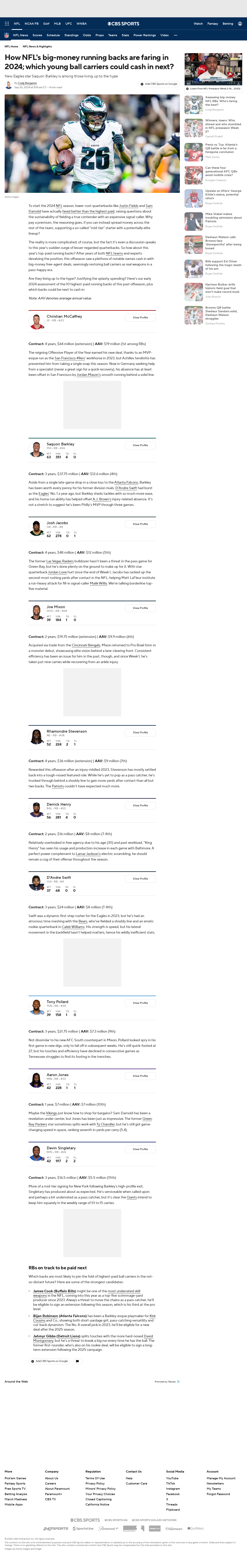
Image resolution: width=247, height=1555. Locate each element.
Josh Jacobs (57, 523)
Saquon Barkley (60, 444)
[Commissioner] (133, 1527)
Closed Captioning (98, 1496)
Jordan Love (57, 572)
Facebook (173, 1494)
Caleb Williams (73, 927)
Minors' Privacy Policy (100, 1489)
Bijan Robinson (45, 1316)
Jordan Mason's (89, 375)
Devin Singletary (61, 1148)
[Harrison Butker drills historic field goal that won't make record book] (193, 292)
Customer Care (136, 1483)
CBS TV (50, 1499)
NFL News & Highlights (37, 46)
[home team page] (42, 327)
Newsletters (215, 1483)
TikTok (170, 1483)
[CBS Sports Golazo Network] (154, 1520)
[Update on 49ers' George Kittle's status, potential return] (193, 198)
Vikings (51, 1113)
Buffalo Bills (65, 1291)
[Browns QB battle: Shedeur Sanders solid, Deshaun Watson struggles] (193, 315)
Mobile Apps (14, 1504)
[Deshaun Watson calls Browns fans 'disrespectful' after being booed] (193, 244)
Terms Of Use (95, 1478)
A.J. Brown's (102, 499)
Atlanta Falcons (126, 482)
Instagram (173, 1489)
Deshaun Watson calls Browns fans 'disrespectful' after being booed (223, 242)
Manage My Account (221, 1478)
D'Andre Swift (126, 488)
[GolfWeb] (196, 1529)
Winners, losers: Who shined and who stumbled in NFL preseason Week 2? (223, 126)
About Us (51, 1478)
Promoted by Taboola (165, 1381)
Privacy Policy (95, 1483)
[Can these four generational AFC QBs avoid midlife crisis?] (193, 175)
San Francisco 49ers (70, 358)
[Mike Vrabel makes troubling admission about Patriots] (193, 221)
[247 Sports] (55, 1528)
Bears (83, 921)
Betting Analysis (16, 1494)
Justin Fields (128, 206)
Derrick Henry (59, 804)
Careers (50, 1483)
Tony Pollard (57, 1002)
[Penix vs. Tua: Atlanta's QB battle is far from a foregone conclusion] (193, 152)
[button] (176, 35)
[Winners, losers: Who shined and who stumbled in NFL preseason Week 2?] (193, 128)
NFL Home (11, 46)
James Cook (43, 1291)
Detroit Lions (68, 1336)
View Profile (140, 317)
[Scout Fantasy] (174, 1528)
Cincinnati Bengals (86, 645)
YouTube (172, 1478)
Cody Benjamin (27, 83)
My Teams (214, 1489)
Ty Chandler (105, 1124)
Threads (171, 1504)
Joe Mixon (56, 607)
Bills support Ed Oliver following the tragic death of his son (223, 265)
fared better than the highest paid (88, 211)
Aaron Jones (58, 1075)
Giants (132, 1197)
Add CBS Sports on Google (161, 84)
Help (129, 1478)
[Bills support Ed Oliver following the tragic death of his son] (193, 269)
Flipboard (173, 1510)
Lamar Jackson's (88, 854)
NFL (59, 206)
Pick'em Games (15, 1478)
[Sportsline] (83, 1528)
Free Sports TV (15, 1489)
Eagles (44, 493)
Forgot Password (218, 1494)
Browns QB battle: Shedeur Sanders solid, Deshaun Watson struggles (221, 313)
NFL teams (114, 253)
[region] (213, 69)
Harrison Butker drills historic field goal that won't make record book (222, 288)
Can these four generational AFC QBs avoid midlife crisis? (221, 171)
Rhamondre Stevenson (67, 731)
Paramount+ (53, 1494)
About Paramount (57, 1489)
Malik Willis (98, 583)
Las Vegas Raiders (60, 561)
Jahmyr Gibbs (44, 1336)
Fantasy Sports (15, 1483)
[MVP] (155, 1527)
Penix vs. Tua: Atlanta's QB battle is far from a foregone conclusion (221, 148)
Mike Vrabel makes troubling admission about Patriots (223, 217)
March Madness (16, 1499)
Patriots (58, 786)
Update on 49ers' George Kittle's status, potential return (223, 194)
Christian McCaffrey (64, 316)
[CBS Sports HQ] (116, 1520)
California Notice (97, 1501)
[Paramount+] (108, 1528)
